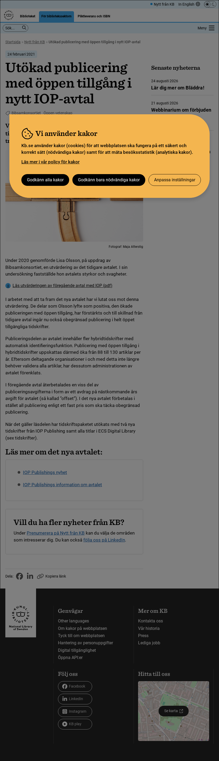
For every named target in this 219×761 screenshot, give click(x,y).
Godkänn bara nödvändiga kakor (109, 179)
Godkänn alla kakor (45, 179)
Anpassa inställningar (174, 179)
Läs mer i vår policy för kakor (50, 161)
